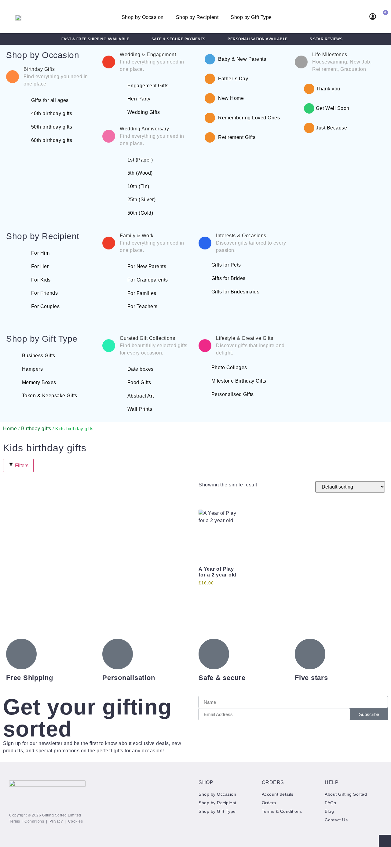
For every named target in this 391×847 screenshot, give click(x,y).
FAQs (330, 802)
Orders (269, 802)
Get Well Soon (332, 108)
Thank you (328, 88)
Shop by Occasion (143, 17)
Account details (278, 794)
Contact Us (336, 819)
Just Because (331, 127)
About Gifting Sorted (346, 794)
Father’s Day (233, 78)
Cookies (75, 821)
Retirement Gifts (236, 137)
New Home (231, 98)
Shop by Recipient (197, 17)
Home (10, 428)
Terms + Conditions (26, 821)
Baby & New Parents (242, 59)
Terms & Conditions (282, 811)
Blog (329, 811)
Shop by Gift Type (251, 17)
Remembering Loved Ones (249, 117)
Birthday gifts (36, 428)
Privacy (56, 821)
